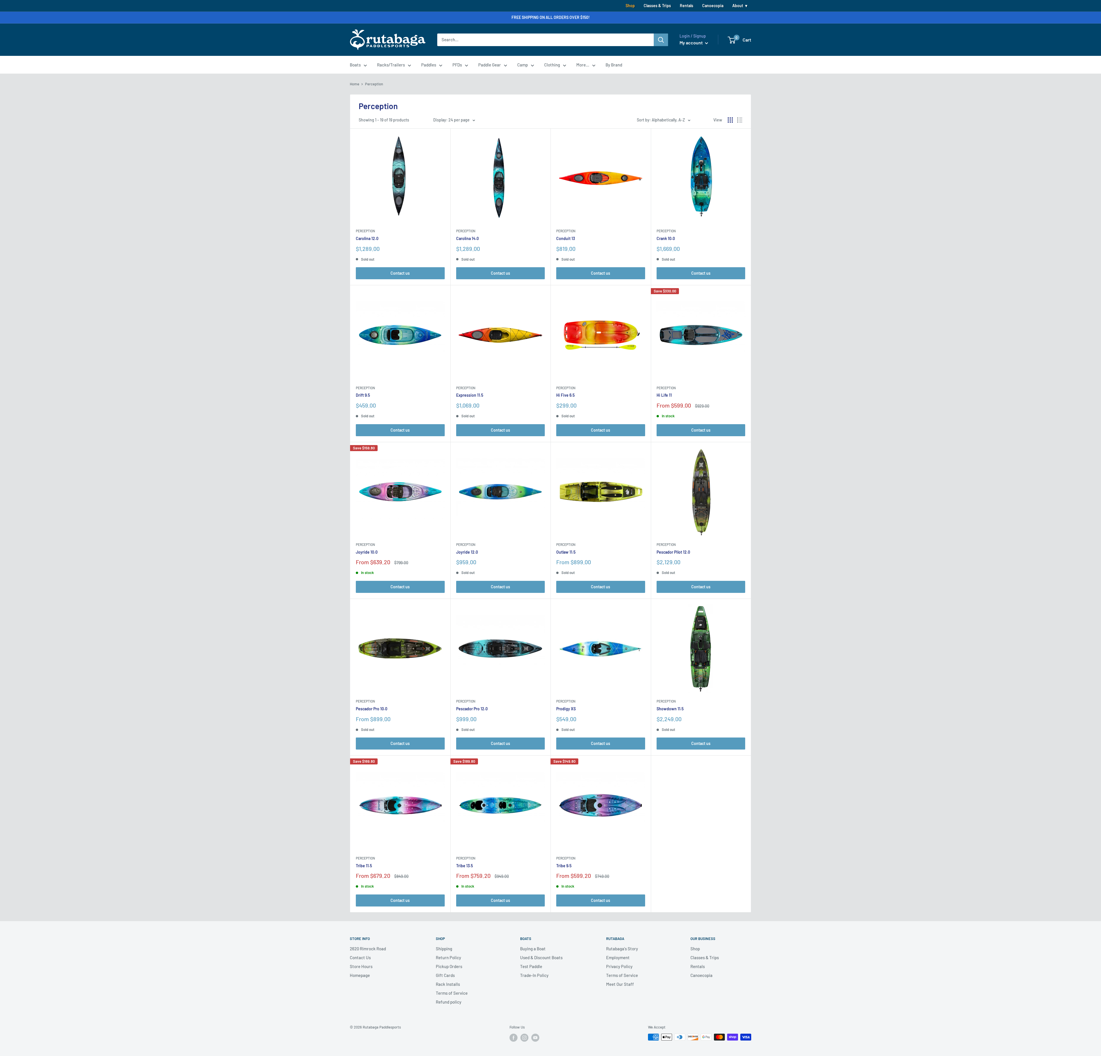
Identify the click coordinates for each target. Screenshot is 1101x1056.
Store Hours (361, 966)
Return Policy (448, 957)
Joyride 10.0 (367, 552)
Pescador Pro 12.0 (472, 708)
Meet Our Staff (620, 984)
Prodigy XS (566, 708)
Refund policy (448, 1001)
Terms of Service (452, 993)
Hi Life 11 (664, 395)
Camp (522, 64)
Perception (365, 231)
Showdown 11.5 (670, 708)
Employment (618, 957)
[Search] (661, 40)
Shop (630, 5)
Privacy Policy (619, 966)
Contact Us (360, 957)
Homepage (360, 975)
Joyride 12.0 (467, 552)
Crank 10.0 (666, 238)
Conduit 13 (565, 238)
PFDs (457, 64)
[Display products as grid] (730, 120)
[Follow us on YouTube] (535, 1038)
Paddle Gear (489, 64)
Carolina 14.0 (467, 238)
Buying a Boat (533, 948)
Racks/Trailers (391, 64)
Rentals (686, 5)
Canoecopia (712, 5)
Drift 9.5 (363, 395)
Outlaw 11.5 (565, 552)
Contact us (400, 273)
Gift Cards (445, 975)
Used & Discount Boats (541, 957)
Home (354, 84)
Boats (355, 64)
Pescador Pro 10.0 (371, 708)
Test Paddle (531, 966)
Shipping (444, 948)
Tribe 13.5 (464, 865)
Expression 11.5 (469, 395)
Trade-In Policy (534, 975)
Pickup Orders (449, 966)
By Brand (614, 64)
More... (582, 64)
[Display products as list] (739, 120)
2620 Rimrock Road (368, 948)
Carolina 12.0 (367, 238)
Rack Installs (448, 984)
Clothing (552, 64)
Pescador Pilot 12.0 (673, 552)
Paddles (428, 64)
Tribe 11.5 (364, 865)
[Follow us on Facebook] (513, 1038)
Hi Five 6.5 (565, 395)
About (737, 5)
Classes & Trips (657, 5)
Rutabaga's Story (622, 948)
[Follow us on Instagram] (524, 1038)
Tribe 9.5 (563, 865)
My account (692, 42)
